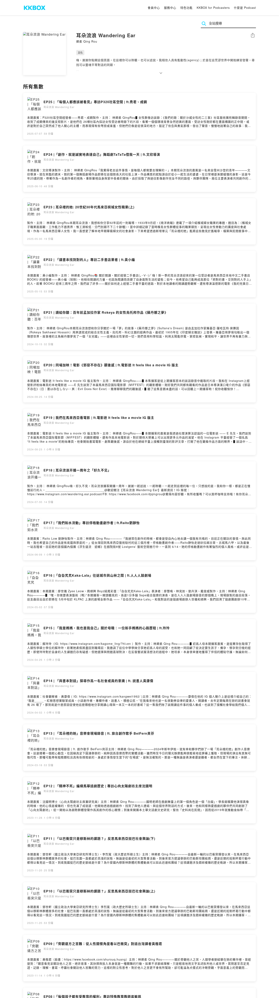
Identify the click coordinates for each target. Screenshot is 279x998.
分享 (252, 35)
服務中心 (170, 8)
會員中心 (154, 8)
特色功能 (186, 8)
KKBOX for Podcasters (213, 8)
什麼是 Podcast (245, 8)
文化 (80, 52)
